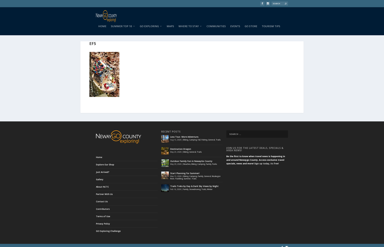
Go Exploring (149, 26)
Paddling (179, 178)
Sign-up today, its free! (266, 163)
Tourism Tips (271, 26)
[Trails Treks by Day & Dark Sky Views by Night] (165, 188)
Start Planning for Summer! (185, 173)
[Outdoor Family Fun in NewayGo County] (165, 163)
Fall (199, 140)
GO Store (251, 26)
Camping (193, 140)
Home (102, 26)
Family (208, 164)
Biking (185, 140)
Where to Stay (188, 26)
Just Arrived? (102, 172)
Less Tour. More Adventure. (184, 136)
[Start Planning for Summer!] (165, 175)
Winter (210, 189)
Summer (187, 178)
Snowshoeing (195, 189)
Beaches (186, 164)
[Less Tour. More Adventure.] (165, 139)
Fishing (204, 140)
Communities (216, 26)
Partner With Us (104, 194)
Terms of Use (103, 216)
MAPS (170, 26)
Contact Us (102, 201)
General (211, 140)
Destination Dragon (180, 149)
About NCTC (102, 186)
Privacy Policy (103, 223)
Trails (218, 140)
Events (235, 26)
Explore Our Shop (105, 164)
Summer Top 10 (121, 26)
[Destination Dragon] (165, 151)
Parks (214, 164)
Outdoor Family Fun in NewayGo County (191, 161)
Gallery (99, 179)
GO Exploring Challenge (108, 231)
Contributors (103, 209)
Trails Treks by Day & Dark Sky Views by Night (194, 186)
